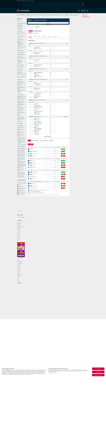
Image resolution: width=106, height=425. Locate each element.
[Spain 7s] (30, 165)
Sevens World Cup (20, 65)
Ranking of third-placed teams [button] (35, 181)
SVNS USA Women (20, 176)
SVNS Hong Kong (20, 94)
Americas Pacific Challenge (20, 44)
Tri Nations (19, 31)
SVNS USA (19, 115)
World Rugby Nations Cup (21, 34)
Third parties (31, 374)
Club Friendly (19, 56)
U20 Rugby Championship (19, 61)
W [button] (47, 147)
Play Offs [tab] (51, 140)
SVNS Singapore (20, 107)
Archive (55, 36)
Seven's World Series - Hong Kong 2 (21, 97)
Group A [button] (31, 147)
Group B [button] (31, 158)
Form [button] (64, 147)
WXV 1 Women (20, 121)
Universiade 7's (20, 70)
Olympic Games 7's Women (20, 130)
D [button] (49, 147)
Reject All (98, 371)
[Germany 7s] (30, 178)
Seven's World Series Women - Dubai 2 (21, 155)
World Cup (19, 21)
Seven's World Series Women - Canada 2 (21, 151)
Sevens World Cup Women (20, 133)
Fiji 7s (33, 149)
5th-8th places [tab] (35, 140)
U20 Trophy (19, 63)
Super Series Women (21, 137)
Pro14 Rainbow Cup (20, 36)
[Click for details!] (48, 47)
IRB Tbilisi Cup (20, 37)
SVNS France (19, 92)
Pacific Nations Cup (20, 52)
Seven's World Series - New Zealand (21, 102)
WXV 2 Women (20, 123)
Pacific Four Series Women (20, 135)
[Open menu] (87, 10)
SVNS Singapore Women (20, 167)
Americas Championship (19, 42)
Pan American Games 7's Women (21, 142)
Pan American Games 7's (21, 77)
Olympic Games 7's (20, 66)
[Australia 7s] (30, 163)
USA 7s (33, 160)
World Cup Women (20, 117)
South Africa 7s (34, 153)
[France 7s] (30, 174)
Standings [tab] (30, 144)
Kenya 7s (33, 155)
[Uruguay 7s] (30, 167)
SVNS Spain (19, 110)
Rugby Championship (21, 54)
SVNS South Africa (20, 108)
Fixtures (44, 36)
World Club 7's (20, 68)
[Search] (79, 10)
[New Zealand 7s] (30, 172)
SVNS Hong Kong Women (20, 159)
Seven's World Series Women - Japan (21, 162)
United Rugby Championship (19, 25)
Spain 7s (33, 165)
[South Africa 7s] (30, 153)
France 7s (33, 174)
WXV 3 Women (20, 125)
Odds (35, 36)
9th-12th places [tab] (44, 140)
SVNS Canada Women (21, 148)
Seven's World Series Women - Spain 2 (21, 174)
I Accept (98, 368)
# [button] (28, 147)
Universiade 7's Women (21, 144)
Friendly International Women (21, 127)
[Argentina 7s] (30, 176)
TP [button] (54, 147)
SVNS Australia (20, 79)
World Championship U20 (21, 58)
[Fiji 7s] (30, 149)
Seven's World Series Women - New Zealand (21, 165)
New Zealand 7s (35, 172)
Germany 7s (34, 178)
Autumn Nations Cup (21, 39)
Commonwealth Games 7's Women (21, 140)
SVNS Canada (19, 81)
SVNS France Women (21, 157)
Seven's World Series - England (21, 91)
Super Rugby (19, 27)
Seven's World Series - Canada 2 (21, 84)
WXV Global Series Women (20, 119)
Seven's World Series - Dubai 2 (21, 88)
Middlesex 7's (19, 72)
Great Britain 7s (34, 151)
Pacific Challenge (20, 50)
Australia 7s (34, 162)
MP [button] (45, 147)
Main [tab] (29, 140)
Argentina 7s (34, 176)
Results (39, 36)
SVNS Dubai (19, 85)
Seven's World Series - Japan (21, 100)
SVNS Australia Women (21, 146)
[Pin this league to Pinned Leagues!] (43, 31)
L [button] (51, 147)
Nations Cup (19, 29)
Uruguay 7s (34, 167)
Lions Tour (19, 48)
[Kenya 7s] (30, 156)
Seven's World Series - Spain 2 (21, 113)
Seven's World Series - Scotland (21, 105)
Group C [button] (31, 170)
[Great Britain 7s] (30, 151)
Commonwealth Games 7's (21, 75)
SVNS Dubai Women (21, 152)
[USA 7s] (30, 160)
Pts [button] (58, 147)
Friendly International (21, 46)
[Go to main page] (25, 11)
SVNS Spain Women (21, 172)
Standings (50, 36)
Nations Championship (21, 23)
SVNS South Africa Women (20, 170)
